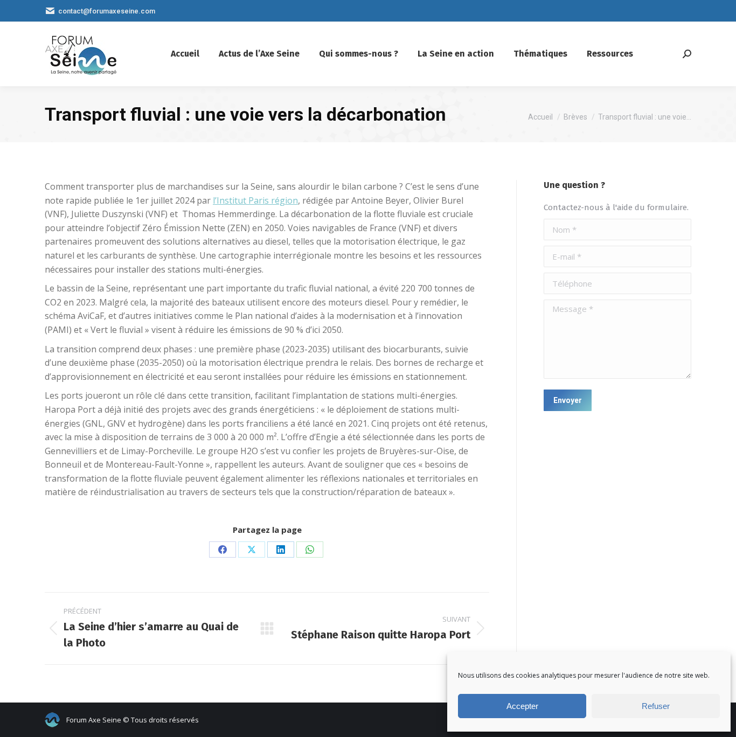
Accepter (522, 706)
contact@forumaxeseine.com (106, 11)
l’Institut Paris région (255, 200)
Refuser (656, 706)
